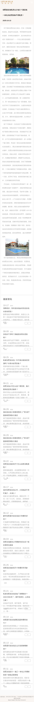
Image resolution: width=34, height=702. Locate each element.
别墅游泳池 (11, 269)
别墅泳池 (7, 188)
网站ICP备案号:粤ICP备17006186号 (17, 700)
